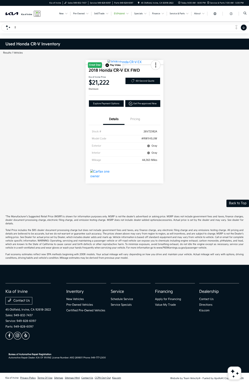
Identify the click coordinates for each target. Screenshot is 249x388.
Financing (164, 291)
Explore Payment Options (106, 103)
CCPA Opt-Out (103, 377)
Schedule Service (122, 299)
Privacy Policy (28, 377)
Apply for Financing (168, 299)
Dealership (209, 291)
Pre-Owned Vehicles (79, 304)
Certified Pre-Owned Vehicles (85, 310)
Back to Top (237, 203)
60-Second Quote (145, 81)
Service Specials (121, 304)
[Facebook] (9, 336)
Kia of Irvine (12, 377)
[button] (113, 65)
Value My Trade (165, 304)
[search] (245, 13)
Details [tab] (113, 119)
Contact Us (21, 301)
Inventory (75, 291)
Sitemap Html (72, 377)
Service (117, 291)
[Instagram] (17, 336)
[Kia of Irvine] (23, 13)
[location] (138, 3)
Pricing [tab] (135, 119)
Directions (205, 304)
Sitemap (58, 377)
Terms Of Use (45, 377)
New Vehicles (75, 299)
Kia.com (204, 310)
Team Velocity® (191, 378)
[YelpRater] (26, 336)
